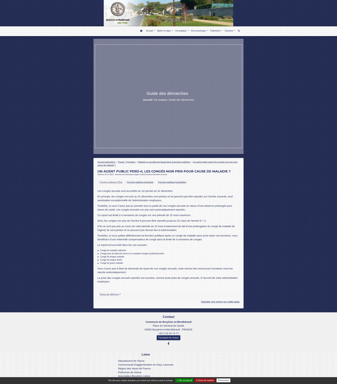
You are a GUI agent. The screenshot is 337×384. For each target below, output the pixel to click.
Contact (168, 317)
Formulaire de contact (168, 338)
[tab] (111, 182)
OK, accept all (185, 380)
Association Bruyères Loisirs (134, 376)
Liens (146, 354)
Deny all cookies (206, 380)
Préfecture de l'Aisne (130, 372)
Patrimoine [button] (215, 31)
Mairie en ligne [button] (164, 31)
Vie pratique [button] (181, 31)
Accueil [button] (149, 31)
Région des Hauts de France (134, 368)
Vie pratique (160, 99)
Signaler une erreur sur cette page (220, 301)
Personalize (223, 380)
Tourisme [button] (229, 31)
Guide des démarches (181, 99)
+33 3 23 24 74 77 (168, 333)
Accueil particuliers (106, 162)
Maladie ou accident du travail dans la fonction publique (164, 162)
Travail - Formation (127, 162)
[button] (141, 31)
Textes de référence (109, 294)
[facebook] (168, 343)
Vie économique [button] (199, 31)
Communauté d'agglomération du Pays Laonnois (146, 364)
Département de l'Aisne (131, 360)
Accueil (147, 99)
